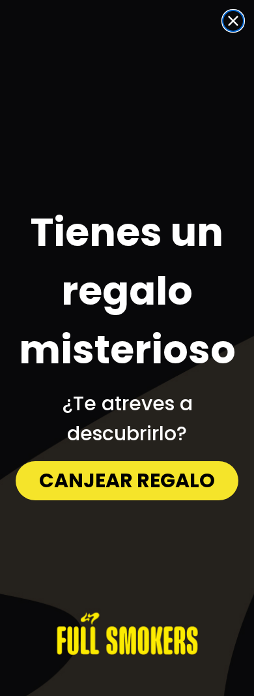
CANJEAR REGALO (127, 480)
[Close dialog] (233, 20)
